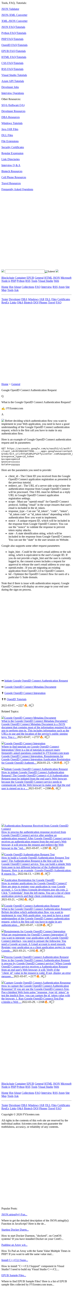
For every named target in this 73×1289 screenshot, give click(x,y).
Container (20, 277)
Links (13, 302)
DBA (24, 299)
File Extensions (10, 141)
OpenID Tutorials (16, 699)
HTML (48, 277)
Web (56, 280)
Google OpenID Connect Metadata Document (30, 686)
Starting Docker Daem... (15, 1229)
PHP (13, 280)
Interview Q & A (10, 165)
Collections (28, 286)
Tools (34, 280)
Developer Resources (13, 111)
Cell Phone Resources (13, 177)
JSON (56, 277)
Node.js (5, 280)
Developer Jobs (10, 87)
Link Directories (10, 159)
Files (54, 299)
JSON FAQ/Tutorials (13, 26)
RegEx (5, 302)
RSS (27, 280)
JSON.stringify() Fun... (14, 1214)
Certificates (63, 299)
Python (21, 280)
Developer (15, 299)
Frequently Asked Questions (17, 189)
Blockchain (7, 277)
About (17, 286)
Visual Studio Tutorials (14, 75)
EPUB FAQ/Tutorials (13, 51)
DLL (48, 299)
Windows (33, 299)
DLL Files (7, 135)
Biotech (28, 302)
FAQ (38, 286)
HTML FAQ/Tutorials (13, 57)
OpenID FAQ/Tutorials (14, 45)
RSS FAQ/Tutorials (12, 69)
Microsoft (66, 277)
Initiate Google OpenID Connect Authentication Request (36, 680)
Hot (11, 286)
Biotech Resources (11, 171)
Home (4, 286)
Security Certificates (12, 147)
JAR (41, 299)
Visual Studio (45, 280)
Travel (51, 302)
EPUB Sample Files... (13, 1275)
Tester (4, 299)
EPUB (30, 277)
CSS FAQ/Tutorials (12, 63)
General (39, 277)
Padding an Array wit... (14, 1244)
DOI (35, 302)
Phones (43, 302)
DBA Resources (10, 117)
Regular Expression (12, 153)
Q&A (20, 302)
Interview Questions (12, 93)
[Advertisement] (36, 230)
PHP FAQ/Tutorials (12, 38)
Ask (16, 290)
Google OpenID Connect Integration (25, 693)
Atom (61, 286)
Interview (46, 286)
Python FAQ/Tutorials (13, 32)
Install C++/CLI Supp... (14, 1260)
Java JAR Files (9, 129)
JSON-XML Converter (14, 14)
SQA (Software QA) (13, 105)
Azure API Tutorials (12, 81)
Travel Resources (11, 183)
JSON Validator (10, 8)
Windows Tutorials (12, 123)
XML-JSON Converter (14, 20)
